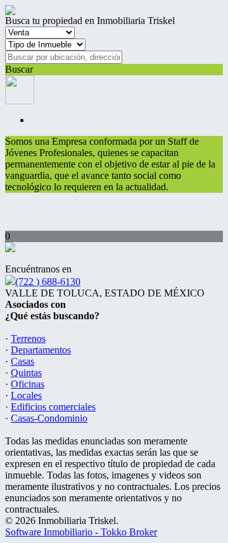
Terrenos (28, 338)
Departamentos (41, 350)
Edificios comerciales (53, 406)
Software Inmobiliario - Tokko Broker (81, 532)
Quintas (26, 372)
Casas (22, 361)
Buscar (19, 69)
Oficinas (27, 384)
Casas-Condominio (49, 418)
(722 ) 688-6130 (47, 281)
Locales (26, 395)
